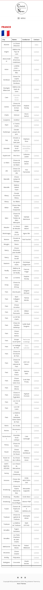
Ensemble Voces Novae (16, 97)
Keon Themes (21, 584)
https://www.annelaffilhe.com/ (26, 148)
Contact (36, 52)
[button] (21, 18)
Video (36, 45)
